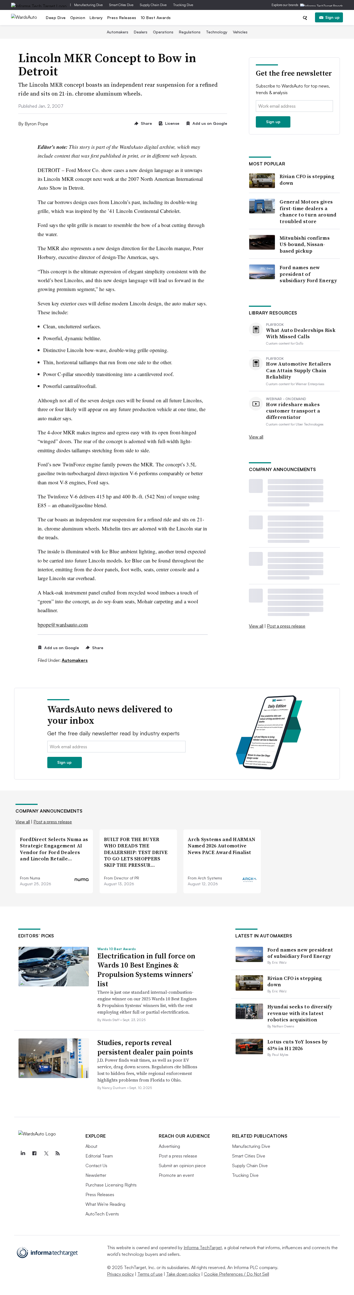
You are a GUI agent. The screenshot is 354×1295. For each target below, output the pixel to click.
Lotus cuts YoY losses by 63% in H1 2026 (297, 1044)
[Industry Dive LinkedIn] (22, 1153)
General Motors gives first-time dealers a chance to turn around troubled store (308, 211)
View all (256, 437)
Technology (216, 32)
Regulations (190, 32)
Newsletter (95, 1175)
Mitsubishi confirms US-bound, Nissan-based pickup (305, 244)
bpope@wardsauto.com (63, 624)
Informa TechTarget (203, 1247)
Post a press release (286, 626)
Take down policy (183, 1274)
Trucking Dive (183, 5)
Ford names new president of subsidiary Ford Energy (308, 274)
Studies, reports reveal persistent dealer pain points (145, 1047)
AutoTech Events (102, 1214)
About (91, 1146)
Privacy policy (120, 1274)
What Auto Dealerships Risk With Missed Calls (300, 333)
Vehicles (240, 32)
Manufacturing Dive (88, 5)
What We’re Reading (105, 1204)
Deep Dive (56, 17)
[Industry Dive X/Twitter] (46, 1153)
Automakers (117, 32)
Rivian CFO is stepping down (307, 179)
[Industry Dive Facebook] (34, 1153)
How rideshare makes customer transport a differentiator (293, 411)
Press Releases (121, 17)
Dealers (140, 32)
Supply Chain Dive (153, 5)
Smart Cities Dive (121, 5)
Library (96, 17)
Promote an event (176, 1175)
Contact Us (96, 1165)
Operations (163, 32)
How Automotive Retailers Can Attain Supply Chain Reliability (298, 370)
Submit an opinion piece (182, 1165)
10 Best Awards (156, 17)
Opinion (77, 17)
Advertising (169, 1146)
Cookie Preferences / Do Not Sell (236, 1274)
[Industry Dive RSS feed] (57, 1153)
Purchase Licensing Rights (111, 1185)
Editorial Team (99, 1156)
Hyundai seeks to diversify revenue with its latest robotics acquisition (299, 1013)
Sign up (332, 17)
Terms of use (150, 1274)
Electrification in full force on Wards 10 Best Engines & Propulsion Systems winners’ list (146, 970)
